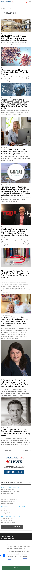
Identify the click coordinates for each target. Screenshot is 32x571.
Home (4, 8)
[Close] (30, 542)
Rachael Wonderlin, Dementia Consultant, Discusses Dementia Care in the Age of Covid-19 (15, 152)
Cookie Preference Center (16, 563)
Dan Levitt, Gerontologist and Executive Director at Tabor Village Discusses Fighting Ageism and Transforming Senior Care (15, 233)
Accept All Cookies (16, 567)
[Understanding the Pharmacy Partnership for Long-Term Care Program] (16, 56)
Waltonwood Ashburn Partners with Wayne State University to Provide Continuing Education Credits (15, 274)
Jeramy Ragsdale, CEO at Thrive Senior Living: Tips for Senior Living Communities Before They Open (15, 433)
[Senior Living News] (8, 2)
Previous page (7, 450)
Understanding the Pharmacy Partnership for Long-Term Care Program (15, 72)
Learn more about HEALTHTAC (12, 527)
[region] (16, 555)
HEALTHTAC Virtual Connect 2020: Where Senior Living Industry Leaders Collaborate (14, 38)
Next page (25, 450)
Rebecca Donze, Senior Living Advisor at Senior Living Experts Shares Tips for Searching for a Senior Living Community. (15, 383)
